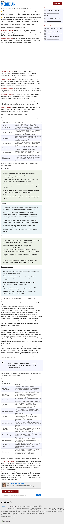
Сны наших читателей (10, 491)
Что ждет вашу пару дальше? (54, 31)
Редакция (4, 518)
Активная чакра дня (51, 15)
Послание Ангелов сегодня (53, 18)
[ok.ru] (8, 503)
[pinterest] (5, 503)
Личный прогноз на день (53, 13)
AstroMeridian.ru (12, 506)
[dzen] (10, 503)
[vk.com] (2, 503)
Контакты (9, 518)
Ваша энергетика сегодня (53, 10)
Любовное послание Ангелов (54, 21)
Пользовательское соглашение (19, 518)
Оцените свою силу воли (53, 39)
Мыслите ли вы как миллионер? (54, 33)
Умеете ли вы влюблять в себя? (54, 28)
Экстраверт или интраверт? (53, 36)
